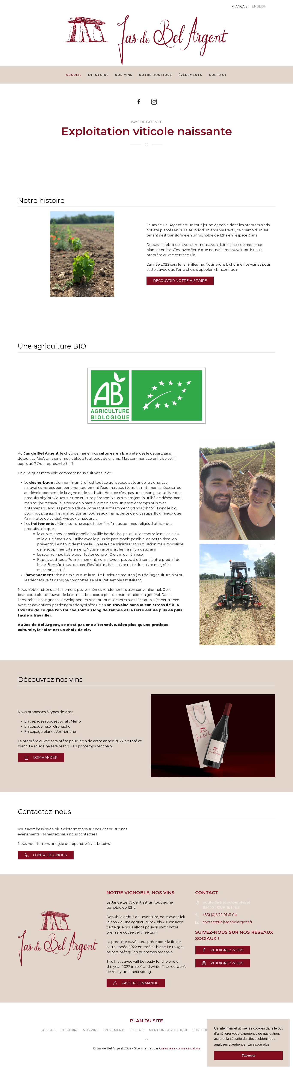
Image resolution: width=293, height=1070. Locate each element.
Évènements (190, 74)
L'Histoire (69, 1030)
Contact (218, 74)
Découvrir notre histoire (180, 281)
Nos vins (124, 74)
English (259, 6)
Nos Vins (90, 1030)
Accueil (74, 74)
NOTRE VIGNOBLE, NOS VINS (140, 892)
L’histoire (98, 74)
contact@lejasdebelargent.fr (227, 922)
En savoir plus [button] (258, 1044)
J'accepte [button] (248, 1055)
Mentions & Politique (168, 1030)
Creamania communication (179, 1048)
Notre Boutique (155, 74)
